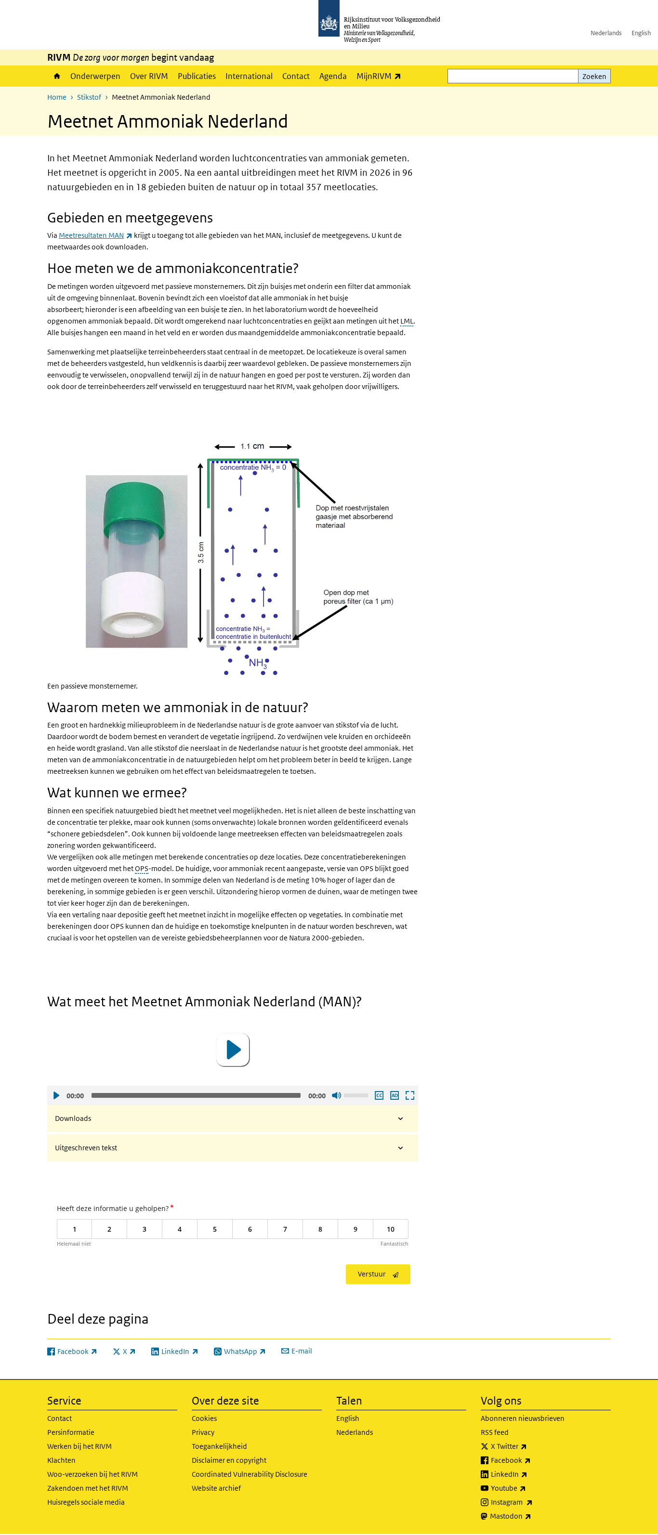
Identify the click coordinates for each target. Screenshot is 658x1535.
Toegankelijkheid (219, 1446)
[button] (232, 1049)
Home (56, 76)
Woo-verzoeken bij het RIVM (92, 1474)
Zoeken (594, 76)
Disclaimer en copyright (229, 1460)
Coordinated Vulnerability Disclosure (249, 1474)
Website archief (216, 1488)
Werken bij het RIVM (79, 1446)
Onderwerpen (95, 76)
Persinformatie (70, 1432)
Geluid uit (336, 1095)
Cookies (204, 1418)
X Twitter (530, 1446)
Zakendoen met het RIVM (87, 1488)
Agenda (333, 76)
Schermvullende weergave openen (409, 1095)
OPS (141, 868)
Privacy (203, 1432)
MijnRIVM (381, 75)
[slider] (357, 1094)
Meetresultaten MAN (95, 235)
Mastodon (532, 1516)
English (641, 33)
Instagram (533, 1502)
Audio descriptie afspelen (394, 1095)
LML (406, 320)
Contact (296, 76)
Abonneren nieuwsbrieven (523, 1418)
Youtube (529, 1488)
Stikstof (89, 97)
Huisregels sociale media (86, 1502)
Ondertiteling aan (378, 1095)
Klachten (61, 1460)
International (249, 76)
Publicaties (197, 76)
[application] (232, 1050)
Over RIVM (149, 76)
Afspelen (56, 1095)
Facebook (532, 1460)
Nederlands (606, 33)
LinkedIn (530, 1474)
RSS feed (495, 1432)
